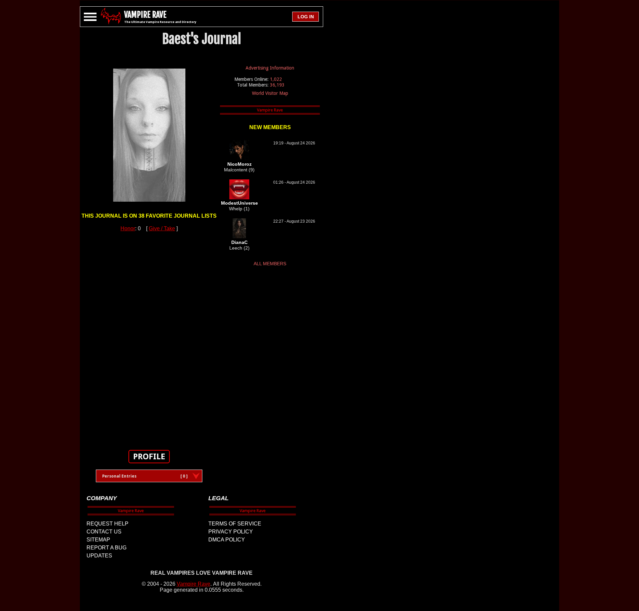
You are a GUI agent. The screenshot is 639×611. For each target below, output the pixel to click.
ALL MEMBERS (270, 263)
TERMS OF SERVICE (234, 523)
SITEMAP (98, 539)
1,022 (276, 79)
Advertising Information (270, 68)
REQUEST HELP (107, 523)
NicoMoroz (239, 164)
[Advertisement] (149, 337)
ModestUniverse (239, 203)
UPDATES (99, 555)
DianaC (239, 242)
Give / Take (162, 228)
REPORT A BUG (106, 547)
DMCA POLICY (226, 539)
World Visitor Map (270, 93)
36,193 (277, 85)
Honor (127, 228)
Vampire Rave (193, 584)
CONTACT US (104, 531)
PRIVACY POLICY (230, 531)
